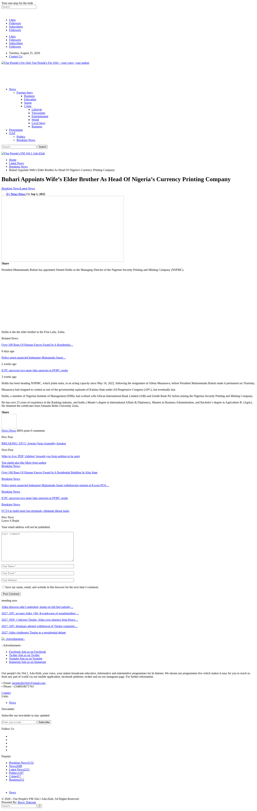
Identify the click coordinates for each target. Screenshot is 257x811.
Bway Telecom (27, 802)
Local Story (39, 123)
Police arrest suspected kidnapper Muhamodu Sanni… (34, 357)
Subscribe (44, 722)
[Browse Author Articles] (9, 428)
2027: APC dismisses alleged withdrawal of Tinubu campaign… (40, 626)
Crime (27, 106)
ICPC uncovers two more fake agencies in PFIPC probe (35, 370)
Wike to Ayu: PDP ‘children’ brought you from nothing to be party (41, 456)
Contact (6, 692)
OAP (12, 133)
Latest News (27, 188)
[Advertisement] (70, 76)
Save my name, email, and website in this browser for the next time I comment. (52, 587)
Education (30, 99)
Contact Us (15, 56)
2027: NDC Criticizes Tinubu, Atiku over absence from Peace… (40, 619)
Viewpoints (38, 113)
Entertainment (40, 116)
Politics (21, 136)
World (35, 119)
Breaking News (26, 140)
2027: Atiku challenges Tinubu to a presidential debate (34, 632)
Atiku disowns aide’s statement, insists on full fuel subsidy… (37, 607)
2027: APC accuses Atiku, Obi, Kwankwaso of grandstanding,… (40, 613)
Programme (16, 129)
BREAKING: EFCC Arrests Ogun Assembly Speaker (34, 443)
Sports (28, 102)
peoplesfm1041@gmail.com (28, 683)
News (12, 89)
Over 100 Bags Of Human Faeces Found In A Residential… (37, 344)
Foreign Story (25, 92)
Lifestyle (37, 109)
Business (29, 96)
